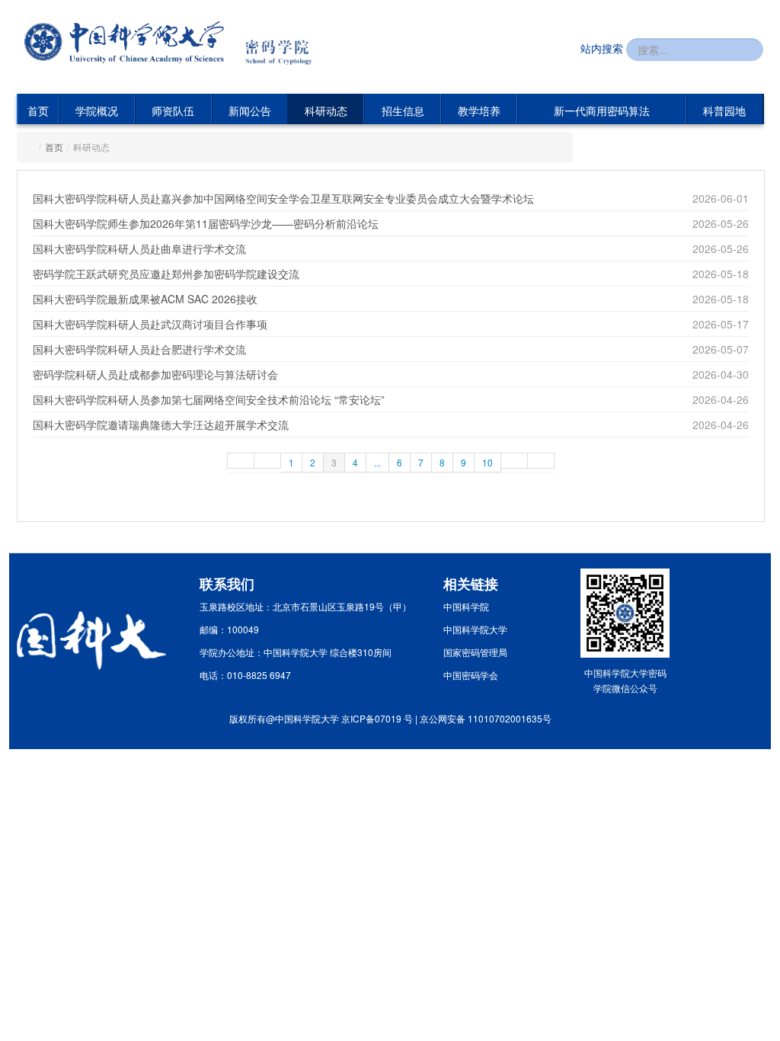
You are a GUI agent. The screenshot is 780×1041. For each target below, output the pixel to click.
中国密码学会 (470, 674)
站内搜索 (601, 48)
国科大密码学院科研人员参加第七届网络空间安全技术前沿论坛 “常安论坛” (209, 399)
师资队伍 (173, 110)
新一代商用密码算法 (602, 110)
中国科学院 (466, 606)
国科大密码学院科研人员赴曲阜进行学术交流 (139, 248)
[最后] (541, 461)
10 (487, 462)
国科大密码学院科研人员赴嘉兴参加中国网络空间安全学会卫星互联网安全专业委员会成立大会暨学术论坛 (283, 198)
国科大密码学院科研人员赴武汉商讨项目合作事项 (150, 324)
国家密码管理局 (475, 651)
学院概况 (96, 110)
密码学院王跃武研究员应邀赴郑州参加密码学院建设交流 (166, 273)
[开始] (240, 461)
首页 (38, 110)
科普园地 (724, 110)
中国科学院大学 (475, 629)
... (377, 462)
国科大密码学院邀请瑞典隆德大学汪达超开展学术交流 (161, 424)
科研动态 (326, 110)
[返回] (124, 42)
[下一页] (514, 461)
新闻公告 (250, 110)
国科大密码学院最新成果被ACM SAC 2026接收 (145, 298)
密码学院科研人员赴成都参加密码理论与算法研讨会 (155, 374)
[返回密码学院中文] (287, 44)
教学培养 (479, 110)
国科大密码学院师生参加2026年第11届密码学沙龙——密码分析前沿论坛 (206, 223)
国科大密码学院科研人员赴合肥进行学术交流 (139, 349)
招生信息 (403, 110)
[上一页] (267, 461)
